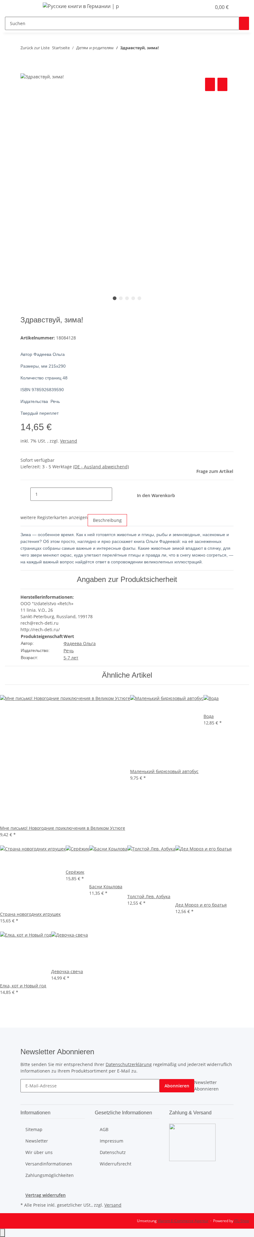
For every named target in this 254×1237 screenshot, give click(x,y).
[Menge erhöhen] (117, 494)
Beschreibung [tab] (107, 520)
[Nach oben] (2, 1233)
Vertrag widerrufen (45, 1195)
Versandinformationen (48, 1164)
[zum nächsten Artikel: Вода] (175, 49)
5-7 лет (71, 658)
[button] (194, 7)
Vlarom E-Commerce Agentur (183, 1220)
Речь (69, 650)
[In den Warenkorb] (25, 69)
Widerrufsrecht (115, 1164)
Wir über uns (39, 1152)
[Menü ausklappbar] (28, 7)
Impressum (111, 1141)
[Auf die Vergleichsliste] (210, 84)
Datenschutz (113, 1152)
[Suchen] (244, 23)
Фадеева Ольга (80, 643)
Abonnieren (176, 1086)
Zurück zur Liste (35, 47)
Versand (68, 441)
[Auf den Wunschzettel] (222, 84)
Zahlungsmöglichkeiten (49, 1175)
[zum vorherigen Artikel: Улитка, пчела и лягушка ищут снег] (164, 49)
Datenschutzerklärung (129, 1064)
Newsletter (36, 1141)
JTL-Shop (241, 1220)
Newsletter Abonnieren (206, 1085)
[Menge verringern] (25, 494)
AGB (104, 1129)
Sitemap (33, 1129)
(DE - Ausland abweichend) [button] (101, 467)
